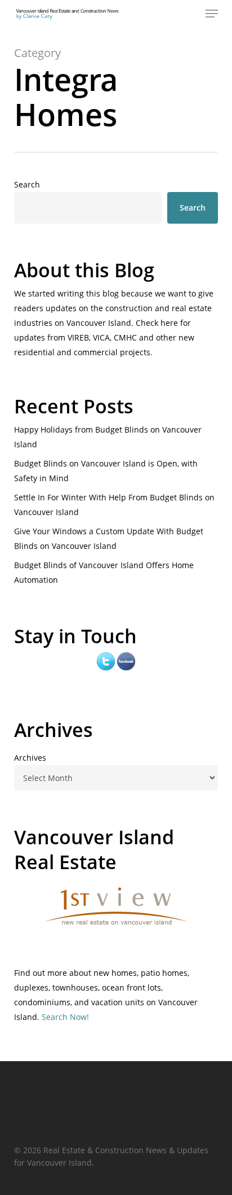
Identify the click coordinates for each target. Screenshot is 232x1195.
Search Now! (65, 1016)
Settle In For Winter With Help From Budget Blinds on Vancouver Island (114, 504)
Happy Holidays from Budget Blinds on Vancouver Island (108, 437)
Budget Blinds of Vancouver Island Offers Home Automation (104, 572)
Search (27, 184)
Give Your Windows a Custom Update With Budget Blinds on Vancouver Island (108, 538)
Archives (30, 757)
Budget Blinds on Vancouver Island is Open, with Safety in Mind (106, 470)
